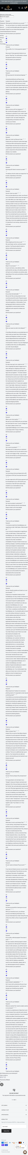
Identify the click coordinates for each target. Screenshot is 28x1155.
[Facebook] (1, 1077)
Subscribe (6, 1131)
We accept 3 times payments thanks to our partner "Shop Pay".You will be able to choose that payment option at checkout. (16, 55)
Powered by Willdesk (5, 1079)
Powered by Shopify (5, 1151)
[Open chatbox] (25, 1152)
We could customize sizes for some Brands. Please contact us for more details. (16, 506)
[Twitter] (3, 1077)
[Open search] (19, 8)
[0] (25, 8)
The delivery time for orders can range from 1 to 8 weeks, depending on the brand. (17, 174)
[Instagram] (5, 1077)
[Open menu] (2, 7)
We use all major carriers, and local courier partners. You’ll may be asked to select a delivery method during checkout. (16, 246)
